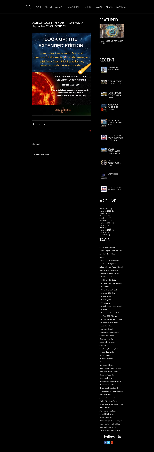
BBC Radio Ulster (105, 306)
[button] (28, 7)
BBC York (103, 319)
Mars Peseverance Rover (108, 411)
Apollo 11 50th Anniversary (109, 260)
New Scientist (115, 430)
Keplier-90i (103, 401)
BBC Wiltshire (112, 316)
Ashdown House (105, 267)
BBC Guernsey (104, 287)
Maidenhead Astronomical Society (111, 404)
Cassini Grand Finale (107, 336)
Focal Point (103, 372)
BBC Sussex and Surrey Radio (110, 313)
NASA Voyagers (116, 421)
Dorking (102, 352)
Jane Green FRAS (105, 394)
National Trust (115, 424)
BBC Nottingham (105, 303)
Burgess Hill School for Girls (109, 332)
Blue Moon (114, 323)
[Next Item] (121, 31)
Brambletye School (106, 326)
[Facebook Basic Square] (105, 442)
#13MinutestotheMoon (107, 247)
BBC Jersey (103, 293)
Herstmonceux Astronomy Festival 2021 (111, 381)
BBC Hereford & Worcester (109, 290)
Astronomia (115, 270)
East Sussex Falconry (107, 365)
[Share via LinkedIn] (44, 124)
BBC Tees (103, 316)
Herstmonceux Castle (107, 385)
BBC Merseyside (105, 300)
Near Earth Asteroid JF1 (108, 427)
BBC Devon (103, 283)
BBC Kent (111, 293)
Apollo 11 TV (104, 264)
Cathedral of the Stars (107, 339)
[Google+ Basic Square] (112, 442)
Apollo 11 (103, 257)
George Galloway (106, 378)
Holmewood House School (109, 388)
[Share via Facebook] (33, 124)
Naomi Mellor (104, 424)
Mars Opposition (105, 408)
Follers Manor (112, 372)
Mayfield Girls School (107, 414)
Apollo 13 (113, 264)
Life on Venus (113, 401)
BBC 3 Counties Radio (107, 277)
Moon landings (105, 421)
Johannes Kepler (105, 398)
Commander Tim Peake (107, 342)
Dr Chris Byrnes (105, 355)
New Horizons (105, 430)
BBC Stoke (103, 309)
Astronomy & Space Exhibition (110, 273)
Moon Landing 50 (106, 417)
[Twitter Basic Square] (108, 442)
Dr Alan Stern (110, 352)
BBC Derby (112, 280)
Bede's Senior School (114, 319)
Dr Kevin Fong (104, 362)
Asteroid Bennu (105, 270)
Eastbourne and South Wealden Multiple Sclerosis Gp (111, 368)
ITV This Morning (105, 391)
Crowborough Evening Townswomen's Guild (111, 349)
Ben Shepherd (104, 323)
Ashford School (117, 267)
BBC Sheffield (117, 306)
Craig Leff (103, 345)
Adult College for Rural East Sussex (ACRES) (111, 251)
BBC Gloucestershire (115, 283)
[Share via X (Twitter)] (39, 124)
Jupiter (114, 398)
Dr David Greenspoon (107, 359)
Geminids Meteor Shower (108, 375)
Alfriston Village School (107, 254)
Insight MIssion (118, 391)
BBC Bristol (103, 280)
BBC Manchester (105, 296)
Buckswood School (106, 329)
